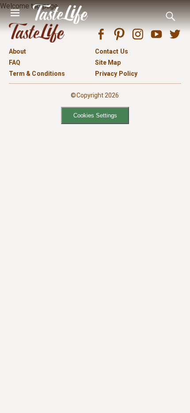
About (17, 51)
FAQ (14, 62)
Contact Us (111, 51)
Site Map (108, 62)
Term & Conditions (37, 73)
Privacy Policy (116, 73)
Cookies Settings (95, 115)
